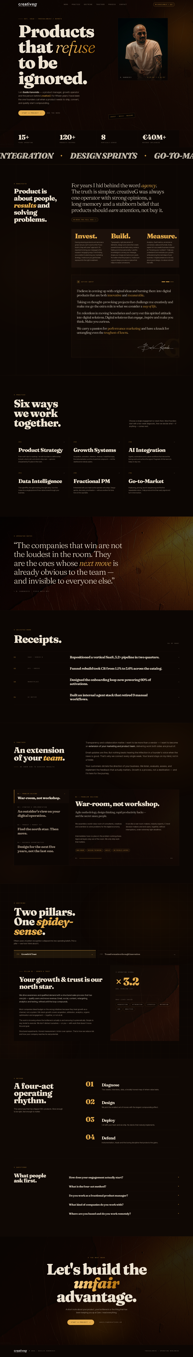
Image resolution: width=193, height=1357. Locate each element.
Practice (76, 4)
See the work (53, 113)
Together (100, 4)
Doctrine (88, 4)
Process (112, 4)
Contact (123, 4)
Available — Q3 (165, 4)
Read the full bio (86, 219)
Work (66, 4)
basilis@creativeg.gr (111, 1322)
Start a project (32, 113)
